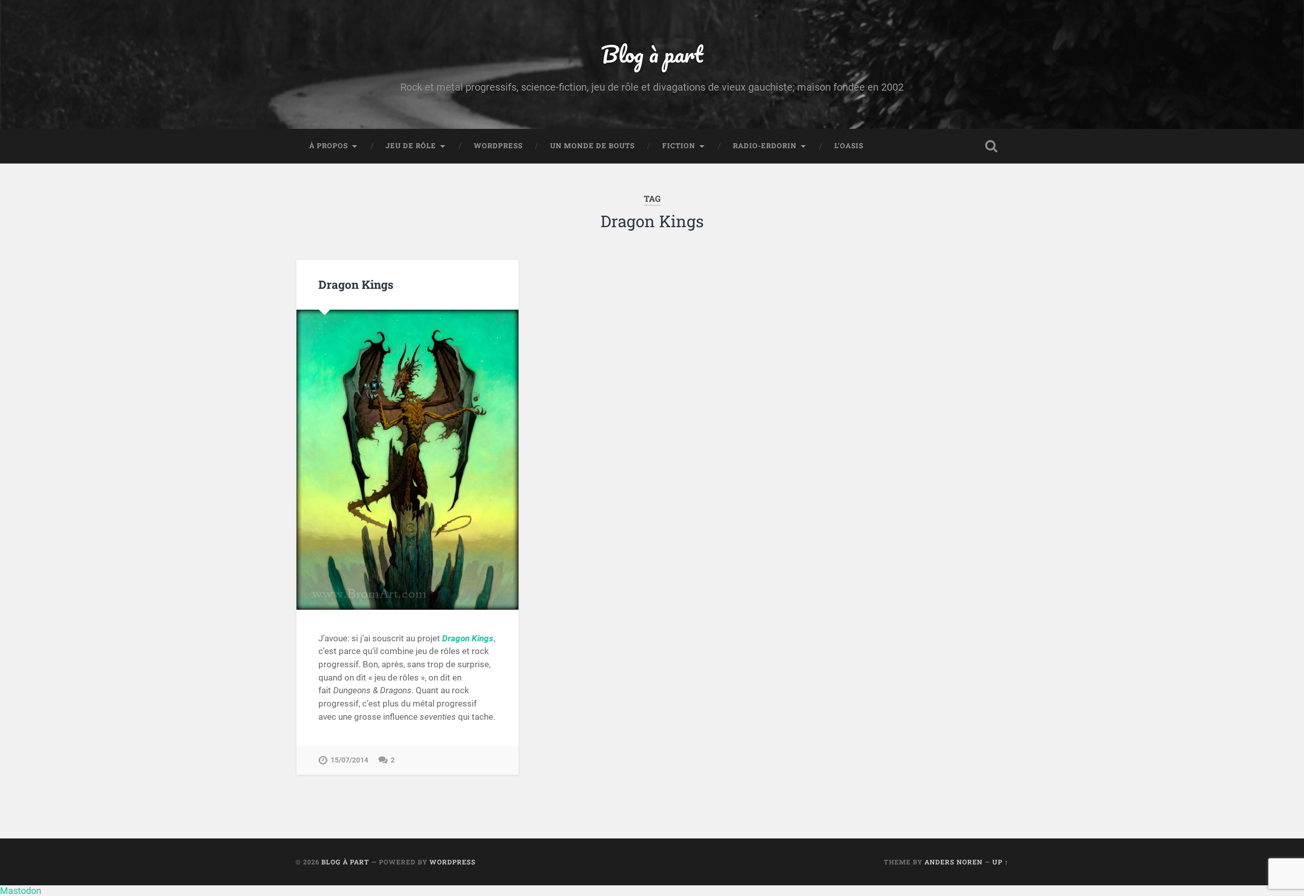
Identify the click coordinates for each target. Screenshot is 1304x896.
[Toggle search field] (991, 146)
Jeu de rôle (411, 145)
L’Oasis (848, 145)
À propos (328, 145)
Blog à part (652, 54)
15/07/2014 (349, 760)
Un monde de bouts (592, 145)
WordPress (498, 145)
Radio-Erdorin (765, 145)
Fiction (678, 145)
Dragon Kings (355, 284)
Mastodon (20, 890)
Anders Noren (954, 862)
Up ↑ (1000, 862)
